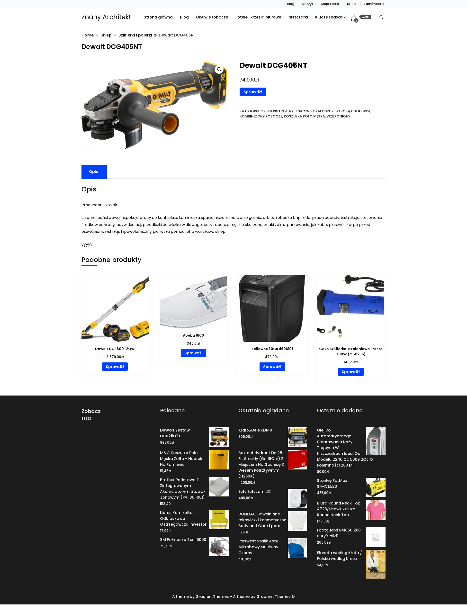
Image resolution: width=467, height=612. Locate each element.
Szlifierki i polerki (278, 111)
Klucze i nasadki (331, 17)
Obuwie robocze (212, 17)
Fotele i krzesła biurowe (258, 17)
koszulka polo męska (304, 116)
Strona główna (158, 17)
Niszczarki (298, 17)
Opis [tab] (93, 171)
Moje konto (330, 3)
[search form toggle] (381, 17)
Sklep (351, 3)
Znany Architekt (106, 17)
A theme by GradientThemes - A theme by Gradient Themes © (233, 596)
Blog (290, 3)
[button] (219, 69)
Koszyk (307, 3)
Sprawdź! (252, 92)
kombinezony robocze (261, 116)
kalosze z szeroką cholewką (342, 111)
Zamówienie (374, 3)
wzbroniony (338, 116)
